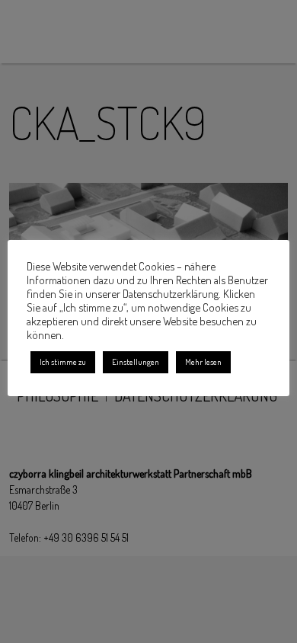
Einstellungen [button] (135, 362)
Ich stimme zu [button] (63, 362)
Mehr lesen (203, 362)
